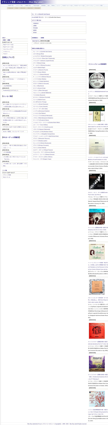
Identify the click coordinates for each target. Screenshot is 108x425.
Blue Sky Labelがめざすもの (35, 423)
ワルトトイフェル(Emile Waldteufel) (42, 92)
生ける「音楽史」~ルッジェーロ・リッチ (13, 131)
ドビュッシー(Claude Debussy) (41, 74)
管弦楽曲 (35, 28)
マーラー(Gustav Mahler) (39, 72)
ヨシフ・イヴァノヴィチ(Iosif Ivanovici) (43, 127)
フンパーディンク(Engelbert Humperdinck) (44, 134)
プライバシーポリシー (48, 423)
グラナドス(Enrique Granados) (41, 145)
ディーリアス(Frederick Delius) (41, 120)
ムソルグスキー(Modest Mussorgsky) (42, 56)
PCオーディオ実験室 (11, 137)
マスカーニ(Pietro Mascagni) (40, 90)
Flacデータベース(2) (8, 46)
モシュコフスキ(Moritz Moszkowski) (42, 143)
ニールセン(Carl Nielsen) (39, 113)
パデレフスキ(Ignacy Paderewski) (41, 129)
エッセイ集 (7, 96)
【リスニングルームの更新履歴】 (97, 64)
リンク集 (4, 170)
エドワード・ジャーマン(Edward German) (43, 154)
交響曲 (35, 25)
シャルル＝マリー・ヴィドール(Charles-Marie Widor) (46, 122)
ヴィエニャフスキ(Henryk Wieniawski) (42, 115)
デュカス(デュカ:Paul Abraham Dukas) (43, 131)
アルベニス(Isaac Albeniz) (39, 147)
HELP (3, 37)
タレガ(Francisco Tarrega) (39, 101)
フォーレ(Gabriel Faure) (39, 99)
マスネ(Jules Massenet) (39, 95)
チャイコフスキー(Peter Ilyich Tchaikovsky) (44, 58)
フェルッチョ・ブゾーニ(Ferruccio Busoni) (44, 152)
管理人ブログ (8, 57)
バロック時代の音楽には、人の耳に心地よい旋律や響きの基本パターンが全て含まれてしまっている (14, 120)
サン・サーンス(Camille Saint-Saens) (42, 51)
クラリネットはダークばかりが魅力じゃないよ (14, 127)
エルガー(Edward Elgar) (39, 67)
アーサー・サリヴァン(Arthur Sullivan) (42, 156)
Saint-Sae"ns (35, 40)
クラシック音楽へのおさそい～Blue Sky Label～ (23, 2)
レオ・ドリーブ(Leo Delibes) (40, 124)
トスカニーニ (6, 51)
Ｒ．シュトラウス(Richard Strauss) (42, 76)
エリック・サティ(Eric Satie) (40, 108)
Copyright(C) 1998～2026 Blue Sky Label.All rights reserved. (71, 423)
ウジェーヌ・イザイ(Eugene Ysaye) (42, 159)
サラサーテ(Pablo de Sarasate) (41, 83)
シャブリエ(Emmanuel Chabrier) (41, 111)
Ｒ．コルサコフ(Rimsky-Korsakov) (41, 65)
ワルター (5, 53)
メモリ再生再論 (7, 152)
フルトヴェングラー (8, 49)
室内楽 (35, 32)
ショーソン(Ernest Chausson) (40, 104)
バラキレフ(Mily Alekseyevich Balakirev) (43, 117)
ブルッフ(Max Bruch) (38, 85)
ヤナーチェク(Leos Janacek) (40, 106)
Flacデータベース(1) (8, 44)
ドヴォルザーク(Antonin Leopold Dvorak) (43, 60)
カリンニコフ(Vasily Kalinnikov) (41, 81)
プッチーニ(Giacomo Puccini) (40, 69)
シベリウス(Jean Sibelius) (39, 79)
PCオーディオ (6, 177)
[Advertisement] (15, 22)
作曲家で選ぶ (38, 17)
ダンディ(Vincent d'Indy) (39, 88)
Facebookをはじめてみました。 (11, 90)
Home (33, 17)
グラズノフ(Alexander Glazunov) (41, 138)
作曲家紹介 (36, 23)
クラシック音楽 (7, 175)
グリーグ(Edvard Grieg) (39, 63)
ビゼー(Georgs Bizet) (38, 53)
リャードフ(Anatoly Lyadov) (40, 140)
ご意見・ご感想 (6, 40)
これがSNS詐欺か (7, 85)
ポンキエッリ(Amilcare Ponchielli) (41, 97)
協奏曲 (35, 30)
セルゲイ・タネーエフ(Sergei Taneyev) (43, 150)
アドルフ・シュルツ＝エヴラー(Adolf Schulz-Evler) (46, 136)
